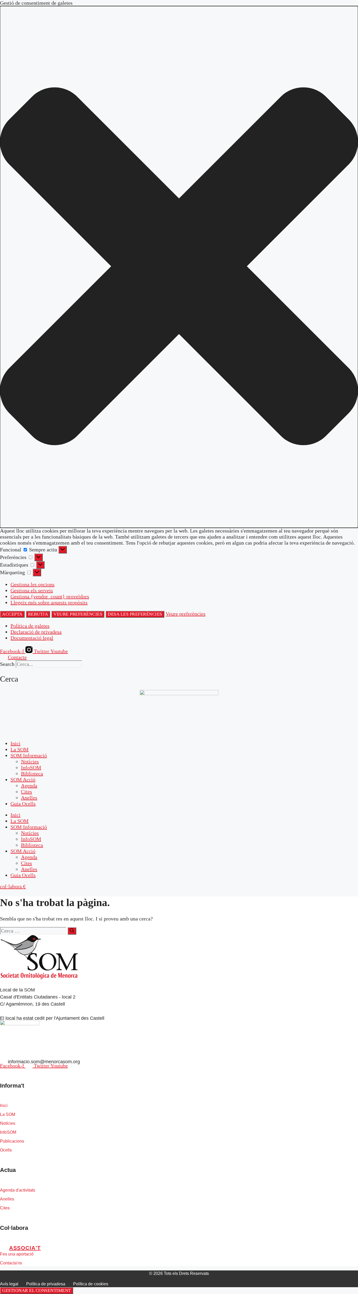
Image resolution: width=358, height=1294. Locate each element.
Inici (15, 743)
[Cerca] (72, 931)
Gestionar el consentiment (36, 1290)
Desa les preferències (135, 614)
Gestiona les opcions (32, 584)
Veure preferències (77, 614)
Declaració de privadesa (36, 632)
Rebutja (38, 614)
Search (7, 664)
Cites (26, 791)
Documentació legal (31, 638)
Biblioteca (32, 773)
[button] (179, 267)
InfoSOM (31, 767)
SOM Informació (28, 755)
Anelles (29, 797)
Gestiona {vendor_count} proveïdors (49, 596)
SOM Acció (22, 779)
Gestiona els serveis (31, 590)
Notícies (30, 761)
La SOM (19, 749)
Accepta (12, 614)
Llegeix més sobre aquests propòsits (49, 602)
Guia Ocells (23, 804)
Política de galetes (30, 626)
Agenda (29, 785)
